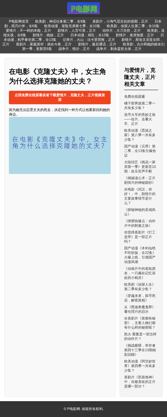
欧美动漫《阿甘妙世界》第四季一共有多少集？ (139, 365)
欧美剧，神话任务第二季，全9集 (60, 21)
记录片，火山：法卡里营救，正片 (89, 39)
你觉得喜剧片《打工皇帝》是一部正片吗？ (139, 236)
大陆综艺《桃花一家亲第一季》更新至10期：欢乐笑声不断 (140, 166)
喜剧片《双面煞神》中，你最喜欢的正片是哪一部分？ (139, 381)
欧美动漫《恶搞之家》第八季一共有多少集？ (139, 135)
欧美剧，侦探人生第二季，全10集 (133, 26)
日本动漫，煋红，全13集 (89, 35)
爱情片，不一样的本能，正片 (28, 30)
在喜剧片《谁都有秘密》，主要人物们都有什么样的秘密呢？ (139, 322)
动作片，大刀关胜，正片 (121, 30)
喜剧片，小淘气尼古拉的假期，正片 (120, 21)
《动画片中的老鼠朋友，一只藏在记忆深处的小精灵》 (139, 273)
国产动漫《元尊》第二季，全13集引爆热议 (140, 150)
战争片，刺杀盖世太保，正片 (119, 49)
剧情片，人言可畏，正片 (77, 30)
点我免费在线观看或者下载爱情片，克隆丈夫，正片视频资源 (60, 97)
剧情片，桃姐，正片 (48, 35)
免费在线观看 (134, 96)
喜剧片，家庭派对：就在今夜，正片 (44, 44)
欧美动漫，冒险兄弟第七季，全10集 (72, 26)
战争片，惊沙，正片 (74, 49)
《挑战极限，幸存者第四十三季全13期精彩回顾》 (140, 350)
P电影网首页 (19, 21)
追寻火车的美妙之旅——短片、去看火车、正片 (139, 119)
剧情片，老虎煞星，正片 (135, 35)
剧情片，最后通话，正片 (97, 44)
